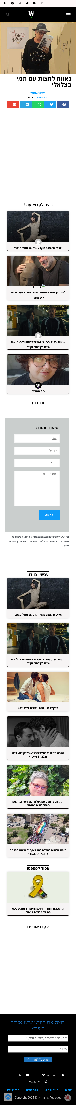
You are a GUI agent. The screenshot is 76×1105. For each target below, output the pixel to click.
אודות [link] (68, 1090)
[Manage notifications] (67, 1097)
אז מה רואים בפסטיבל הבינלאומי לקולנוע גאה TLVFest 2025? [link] (38, 754)
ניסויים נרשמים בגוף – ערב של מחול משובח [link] (38, 248)
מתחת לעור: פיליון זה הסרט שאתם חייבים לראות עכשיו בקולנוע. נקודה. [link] (38, 661)
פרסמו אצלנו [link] (12, 1090)
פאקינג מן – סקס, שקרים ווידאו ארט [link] (38, 708)
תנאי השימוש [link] (21, 536)
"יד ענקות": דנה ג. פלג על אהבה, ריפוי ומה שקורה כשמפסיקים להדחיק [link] (38, 803)
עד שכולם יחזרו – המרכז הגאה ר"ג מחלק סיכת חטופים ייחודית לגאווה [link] (38, 910)
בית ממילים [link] (38, 391)
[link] (41, 3)
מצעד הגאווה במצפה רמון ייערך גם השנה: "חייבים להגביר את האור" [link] (38, 852)
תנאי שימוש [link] (51, 1090)
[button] (68, 14)
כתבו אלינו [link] (32, 1090)
